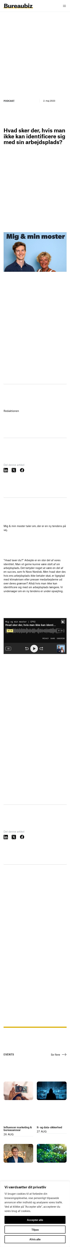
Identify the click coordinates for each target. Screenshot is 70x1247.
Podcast (9, 100)
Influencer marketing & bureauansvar (18, 1129)
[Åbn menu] (64, 6)
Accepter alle (35, 1219)
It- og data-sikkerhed (49, 1127)
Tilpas (35, 1229)
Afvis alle (35, 1239)
